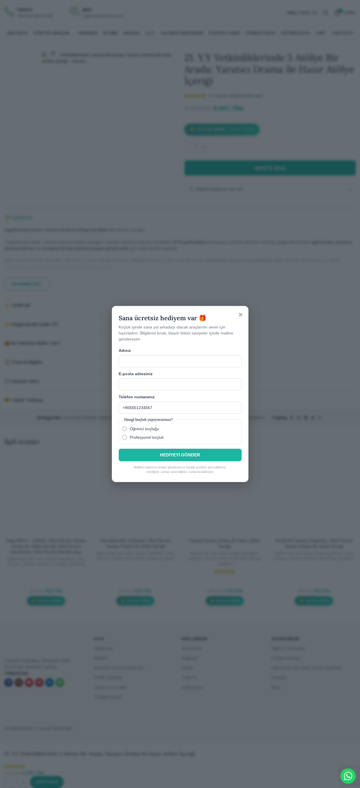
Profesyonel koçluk (147, 437)
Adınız (125, 350)
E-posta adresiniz (136, 373)
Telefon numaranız (137, 397)
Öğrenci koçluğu (144, 428)
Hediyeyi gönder (180, 454)
